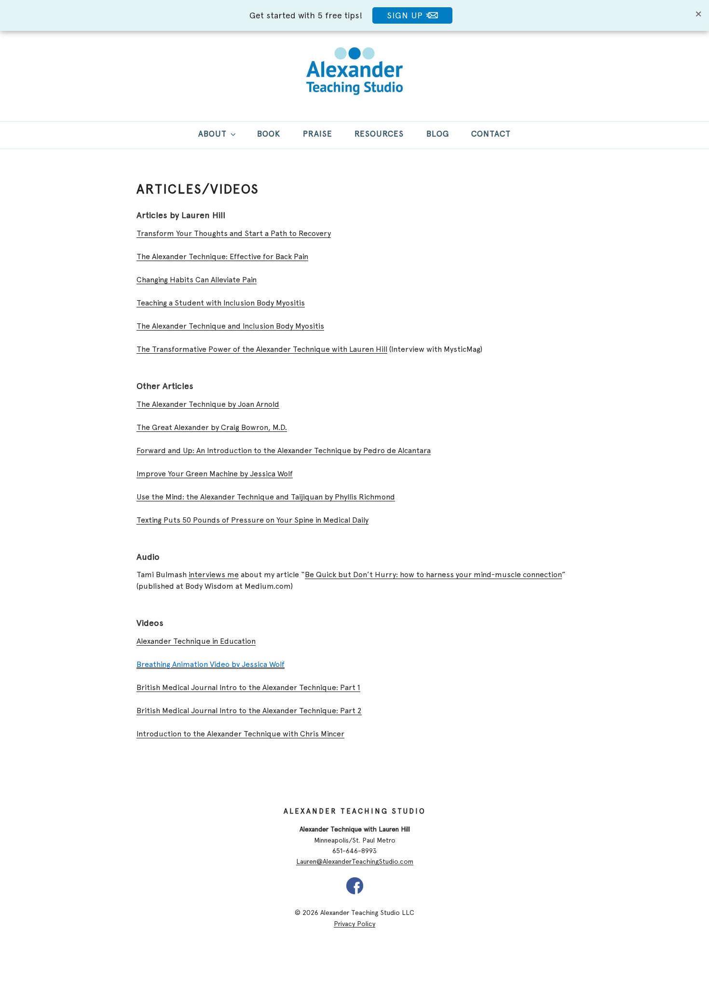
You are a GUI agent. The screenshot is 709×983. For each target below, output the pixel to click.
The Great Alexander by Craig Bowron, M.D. (211, 427)
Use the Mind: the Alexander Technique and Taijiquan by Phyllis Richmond (265, 496)
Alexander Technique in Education (196, 641)
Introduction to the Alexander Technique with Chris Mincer (240, 733)
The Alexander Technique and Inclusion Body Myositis (230, 326)
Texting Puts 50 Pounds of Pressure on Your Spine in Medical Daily (252, 520)
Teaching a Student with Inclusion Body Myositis (220, 302)
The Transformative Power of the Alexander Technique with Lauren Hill (261, 349)
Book (268, 133)
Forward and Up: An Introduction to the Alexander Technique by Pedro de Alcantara (283, 450)
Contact (491, 133)
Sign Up (406, 15)
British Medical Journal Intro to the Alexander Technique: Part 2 (249, 710)
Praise (317, 133)
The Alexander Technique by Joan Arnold (207, 404)
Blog (437, 133)
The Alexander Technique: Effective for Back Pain (222, 256)
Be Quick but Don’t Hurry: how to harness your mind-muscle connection (433, 574)
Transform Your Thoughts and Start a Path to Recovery (233, 233)
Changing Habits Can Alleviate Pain (196, 279)
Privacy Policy (354, 924)
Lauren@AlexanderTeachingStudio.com (354, 861)
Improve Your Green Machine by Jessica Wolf (214, 473)
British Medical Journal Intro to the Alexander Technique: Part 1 (248, 687)
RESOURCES (379, 133)
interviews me (214, 574)
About (212, 133)
